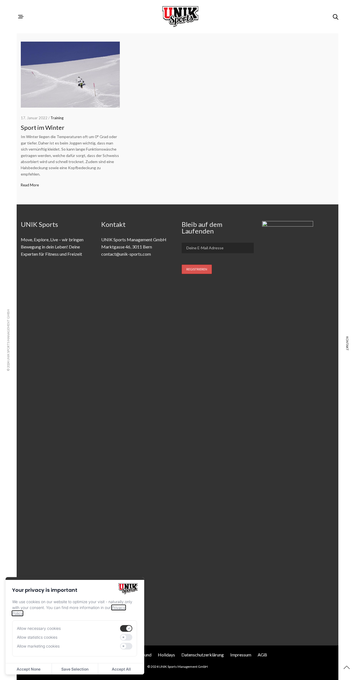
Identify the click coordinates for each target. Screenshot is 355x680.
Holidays (166, 654)
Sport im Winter (42, 127)
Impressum (240, 654)
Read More (30, 185)
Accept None (28, 669)
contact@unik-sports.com (126, 254)
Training (57, 118)
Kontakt (347, 343)
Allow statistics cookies (37, 637)
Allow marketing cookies (38, 646)
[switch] (126, 628)
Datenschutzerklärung (202, 654)
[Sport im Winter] (70, 75)
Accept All (121, 669)
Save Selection (74, 669)
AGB (262, 654)
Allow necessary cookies (39, 628)
